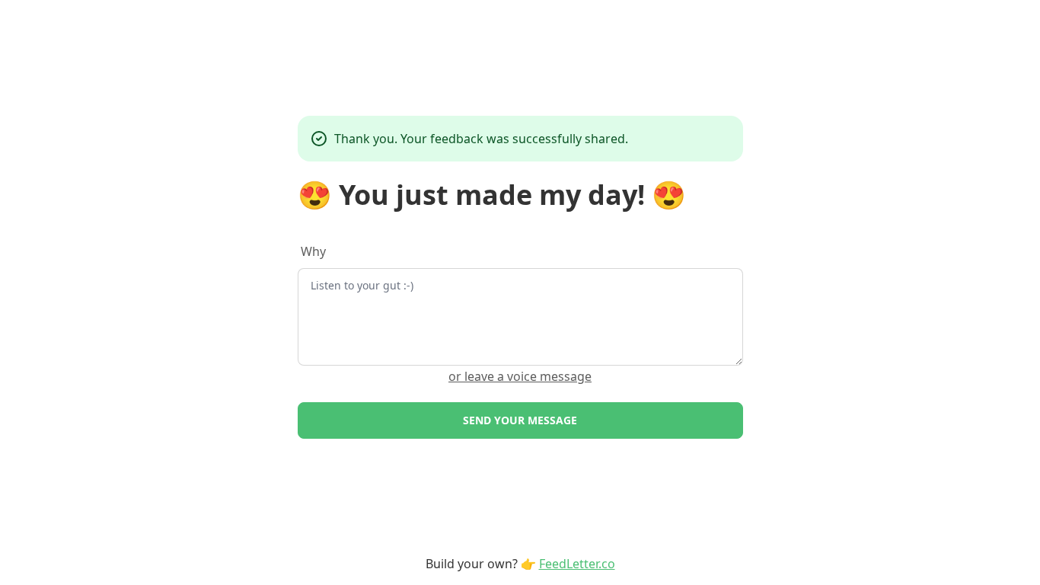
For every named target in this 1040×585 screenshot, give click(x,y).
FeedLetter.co (577, 563)
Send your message (520, 420)
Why (313, 251)
